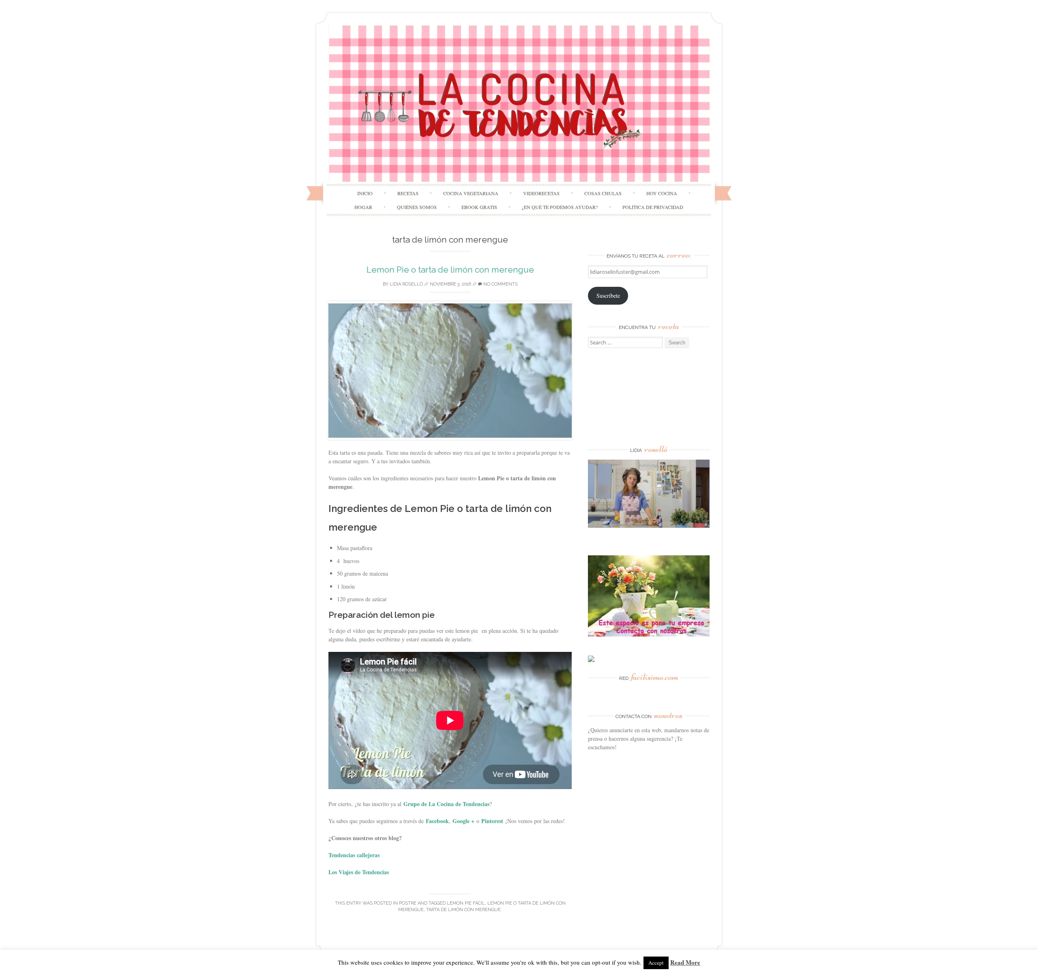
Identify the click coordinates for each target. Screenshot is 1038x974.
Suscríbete (608, 295)
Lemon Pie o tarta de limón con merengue (450, 269)
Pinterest (492, 821)
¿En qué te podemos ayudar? (560, 207)
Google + (463, 821)
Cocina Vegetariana (470, 193)
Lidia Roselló (406, 284)
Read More (685, 962)
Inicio (365, 193)
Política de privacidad (652, 207)
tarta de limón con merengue (463, 909)
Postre (407, 903)
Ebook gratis (479, 207)
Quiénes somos (417, 207)
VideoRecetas (541, 193)
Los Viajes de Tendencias (358, 872)
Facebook (437, 821)
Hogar (363, 207)
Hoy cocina (661, 193)
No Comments (500, 284)
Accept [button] (656, 962)
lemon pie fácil (466, 903)
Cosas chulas (603, 193)
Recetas (407, 193)
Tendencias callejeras (354, 855)
